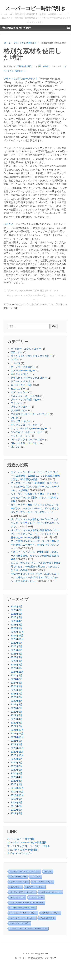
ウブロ (14, 359)
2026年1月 (16, 628)
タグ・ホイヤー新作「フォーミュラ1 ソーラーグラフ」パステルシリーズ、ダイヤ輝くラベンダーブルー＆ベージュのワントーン (35, 508)
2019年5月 (16, 813)
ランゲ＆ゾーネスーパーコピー (27, 432)
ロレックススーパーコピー (25, 443)
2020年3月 (16, 780)
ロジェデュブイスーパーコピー (27, 439)
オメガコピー (16, 887)
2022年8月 (16, 704)
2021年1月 (16, 744)
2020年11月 (17, 751)
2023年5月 (16, 697)
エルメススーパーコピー (42, 882)
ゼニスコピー (18, 388)
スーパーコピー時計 (21, 385)
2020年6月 (16, 769)
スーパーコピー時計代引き (35, 8)
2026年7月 (16, 610)
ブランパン (17, 403)
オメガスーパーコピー (23, 370)
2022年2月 (16, 726)
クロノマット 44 (36, 897)
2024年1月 (16, 686)
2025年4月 (16, 657)
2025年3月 (16, 661)
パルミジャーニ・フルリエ (25, 395)
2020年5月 (16, 773)
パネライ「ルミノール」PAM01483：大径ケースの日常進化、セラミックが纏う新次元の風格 (35, 556)
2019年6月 (16, 809)
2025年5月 (16, 653)
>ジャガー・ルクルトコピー (26, 348)
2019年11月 (17, 791)
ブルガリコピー (19, 410)
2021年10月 (17, 737)
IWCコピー (17, 352)
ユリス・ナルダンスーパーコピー (29, 428)
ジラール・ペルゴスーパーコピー (23, 913)
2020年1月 (16, 784)
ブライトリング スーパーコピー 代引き (28, 846)
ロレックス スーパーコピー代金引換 (27, 842)
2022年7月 (16, 708)
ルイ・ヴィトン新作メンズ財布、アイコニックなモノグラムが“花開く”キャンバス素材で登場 (35, 498)
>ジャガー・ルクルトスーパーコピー (25, 871)
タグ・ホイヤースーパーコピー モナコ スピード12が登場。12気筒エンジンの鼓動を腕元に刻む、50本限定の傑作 (35, 476)
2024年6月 (16, 679)
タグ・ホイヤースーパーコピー (23, 918)
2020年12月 (17, 748)
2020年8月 (16, 762)
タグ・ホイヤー (19, 392)
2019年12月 (17, 788)
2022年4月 (16, 719)
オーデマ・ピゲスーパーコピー (23, 892)
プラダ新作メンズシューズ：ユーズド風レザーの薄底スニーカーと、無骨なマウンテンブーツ (35, 545)
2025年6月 (16, 650)
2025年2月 (16, 664)
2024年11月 (17, 671)
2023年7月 (16, 693)
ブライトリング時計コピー (26, 43)
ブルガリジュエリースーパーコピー (30, 414)
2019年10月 (17, 795)
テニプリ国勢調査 (47, 918)
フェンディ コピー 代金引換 (22, 849)
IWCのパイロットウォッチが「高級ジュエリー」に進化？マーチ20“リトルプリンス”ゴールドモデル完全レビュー (35, 577)
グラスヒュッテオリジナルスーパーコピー (27, 902)
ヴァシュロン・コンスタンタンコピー (31, 356)
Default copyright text (38, 954)
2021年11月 (17, 733)
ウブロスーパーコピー (19, 304)
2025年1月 (16, 668)
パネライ (8, 224)
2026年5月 (16, 617)
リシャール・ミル (20, 435)
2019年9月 (16, 798)
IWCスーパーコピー (18, 877)
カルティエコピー (20, 374)
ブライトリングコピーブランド (20, 78)
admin (46, 66)
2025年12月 (17, 631)
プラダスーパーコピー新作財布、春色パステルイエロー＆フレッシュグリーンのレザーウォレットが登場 (35, 487)
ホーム (7, 43)
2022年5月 (16, 715)
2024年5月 (16, 682)
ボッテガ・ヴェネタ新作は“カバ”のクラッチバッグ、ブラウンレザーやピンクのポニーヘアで (35, 523)
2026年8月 (16, 606)
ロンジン (15, 446)
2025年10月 (17, 639)
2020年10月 (17, 755)
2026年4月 (16, 621)
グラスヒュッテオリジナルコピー (29, 377)
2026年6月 (16, 613)
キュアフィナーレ (17, 897)
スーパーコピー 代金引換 (20, 838)
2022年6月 (16, 711)
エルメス (15, 363)
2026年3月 (16, 624)
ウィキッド (36, 877)
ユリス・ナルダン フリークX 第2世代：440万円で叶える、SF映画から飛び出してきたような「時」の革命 (35, 566)
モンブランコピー (20, 421)
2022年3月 (16, 722)
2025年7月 (16, 646)
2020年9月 (16, 759)
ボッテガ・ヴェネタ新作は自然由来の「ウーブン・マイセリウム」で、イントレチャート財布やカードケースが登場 (35, 534)
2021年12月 (17, 729)
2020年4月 (16, 777)
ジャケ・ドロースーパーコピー (23, 908)
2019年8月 (16, 802)
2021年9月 (16, 740)
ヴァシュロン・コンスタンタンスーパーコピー (29, 928)
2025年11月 (17, 635)
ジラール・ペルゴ (20, 381)
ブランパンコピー (20, 406)
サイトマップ (50, 958)
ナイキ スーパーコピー (19, 853)
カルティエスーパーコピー (50, 892)
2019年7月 (16, 806)
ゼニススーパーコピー (50, 913)
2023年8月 (16, 690)
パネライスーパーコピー (42, 304)
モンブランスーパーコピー (25, 425)
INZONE (48, 871)
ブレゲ (14, 417)
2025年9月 (16, 642)
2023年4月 (16, 700)
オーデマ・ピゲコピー (23, 366)
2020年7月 (16, 766)
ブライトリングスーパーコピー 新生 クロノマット (33, 290)
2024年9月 (16, 675)
